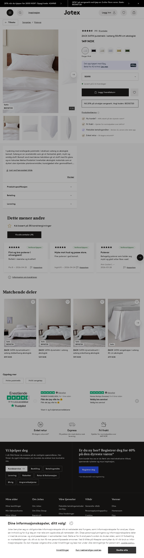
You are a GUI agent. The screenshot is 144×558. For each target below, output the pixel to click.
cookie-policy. (128, 543)
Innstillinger (62, 550)
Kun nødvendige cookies (88, 550)
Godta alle (122, 550)
